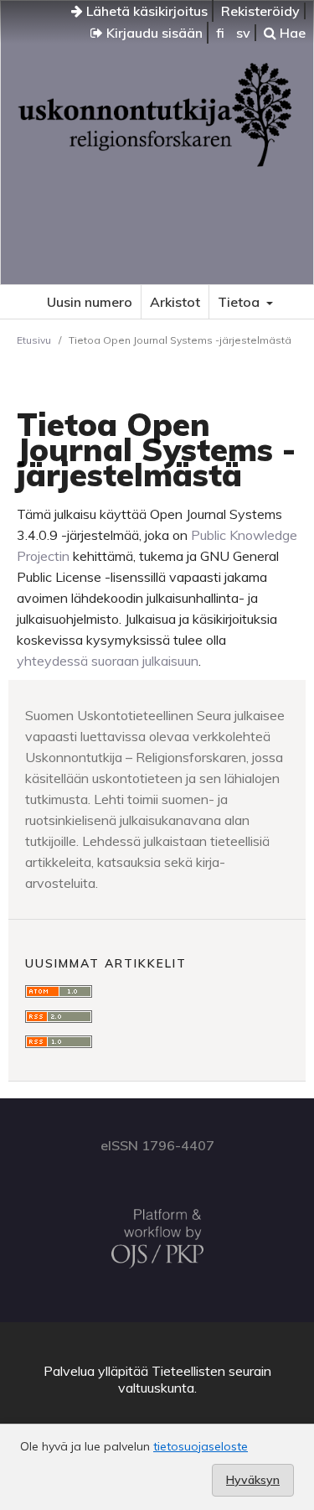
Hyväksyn (253, 1479)
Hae (291, 32)
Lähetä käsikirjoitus (145, 11)
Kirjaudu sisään (153, 32)
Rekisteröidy (260, 11)
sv (243, 32)
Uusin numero (89, 301)
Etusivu (34, 340)
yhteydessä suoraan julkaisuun (107, 660)
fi (220, 32)
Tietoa (240, 301)
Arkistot (175, 301)
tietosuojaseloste (200, 1446)
